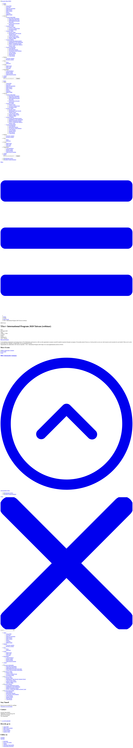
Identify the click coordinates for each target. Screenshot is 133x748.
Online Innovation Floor (11, 667)
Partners (5, 644)
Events (4, 651)
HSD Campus (9, 639)
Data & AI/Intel (9, 660)
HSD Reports (9, 698)
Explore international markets (12, 685)
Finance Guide (9, 672)
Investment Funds (10, 675)
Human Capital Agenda (11, 681)
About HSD (8, 634)
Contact (5, 662)
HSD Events (9, 652)
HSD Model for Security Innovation (14, 668)
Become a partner (10, 646)
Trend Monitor (9, 692)
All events (8, 655)
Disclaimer (5, 741)
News (4, 647)
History (7, 640)
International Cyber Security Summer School (16, 679)
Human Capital (9, 659)
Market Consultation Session (12, 688)
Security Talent (9, 678)
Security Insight (9, 697)
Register (7, 339)
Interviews (8, 650)
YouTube (3, 738)
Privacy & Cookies (7, 742)
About (4, 632)
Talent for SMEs (9, 683)
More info (3, 339)
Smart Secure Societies (11, 661)
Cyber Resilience (10, 657)
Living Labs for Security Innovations (14, 670)
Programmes (6, 656)
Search (18, 78)
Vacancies (8, 641)
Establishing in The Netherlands (13, 686)
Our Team (8, 635)
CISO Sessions (9, 695)
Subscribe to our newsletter (6, 706)
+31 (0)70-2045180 (6, 721)
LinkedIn (3, 737)
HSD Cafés (8, 654)
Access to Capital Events (11, 674)
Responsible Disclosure (8, 746)
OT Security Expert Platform (12, 694)
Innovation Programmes (11, 666)
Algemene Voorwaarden (8, 745)
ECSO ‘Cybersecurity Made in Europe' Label (16, 689)
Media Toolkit (9, 642)
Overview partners (10, 645)
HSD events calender (8, 728)
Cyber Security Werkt (11, 680)
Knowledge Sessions (10, 693)
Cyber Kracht (9, 699)
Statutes (5, 743)
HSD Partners (9, 637)
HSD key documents (10, 636)
